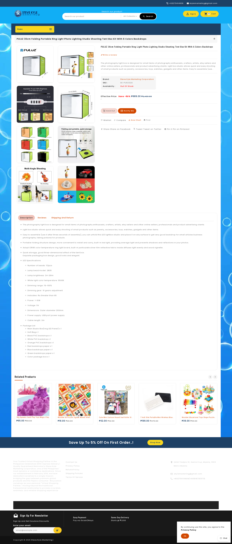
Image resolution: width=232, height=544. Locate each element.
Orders (62, 29)
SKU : (105, 83)
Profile (75, 29)
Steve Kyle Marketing (41, 540)
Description (26, 217)
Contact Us (71, 462)
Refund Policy (72, 469)
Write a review (110, 55)
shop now (155, 442)
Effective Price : (109, 97)
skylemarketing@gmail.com (188, 474)
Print (148, 120)
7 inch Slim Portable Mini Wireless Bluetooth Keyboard (162, 417)
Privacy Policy (73, 466)
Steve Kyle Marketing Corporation (137, 79)
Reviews (42, 217)
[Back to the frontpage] (214, 38)
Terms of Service (74, 477)
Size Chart (135, 120)
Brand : (106, 79)
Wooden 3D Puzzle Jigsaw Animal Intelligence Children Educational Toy (87, 417)
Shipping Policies (74, 473)
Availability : (109, 86)
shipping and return (62, 217)
